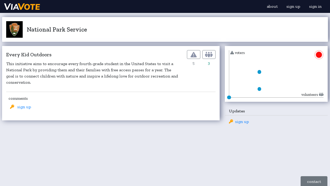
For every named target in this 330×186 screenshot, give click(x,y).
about (272, 6)
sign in (315, 6)
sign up (293, 6)
